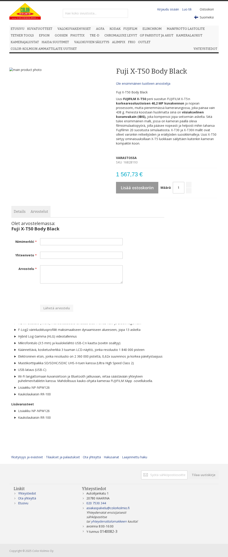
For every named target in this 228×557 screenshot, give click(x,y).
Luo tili (186, 9)
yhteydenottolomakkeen (109, 521)
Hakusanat (111, 457)
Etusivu (23, 503)
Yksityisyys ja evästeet (27, 457)
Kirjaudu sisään (168, 9)
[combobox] (95, 13)
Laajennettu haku (134, 457)
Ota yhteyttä (92, 457)
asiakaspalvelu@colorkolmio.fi (108, 508)
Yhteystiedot (27, 493)
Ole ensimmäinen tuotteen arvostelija (143, 83)
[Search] (123, 13)
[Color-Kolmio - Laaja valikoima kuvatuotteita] (25, 13)
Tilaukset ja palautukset (63, 457)
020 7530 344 (96, 503)
